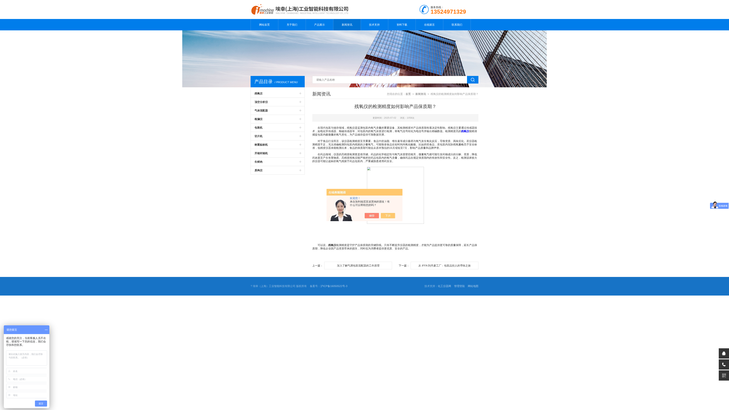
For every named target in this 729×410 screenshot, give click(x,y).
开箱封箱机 (261, 153)
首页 (408, 93)
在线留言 (429, 24)
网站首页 (264, 24)
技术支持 (374, 24)
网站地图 (473, 286)
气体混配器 (261, 110)
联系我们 (457, 24)
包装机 (259, 127)
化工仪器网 (444, 286)
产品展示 (319, 24)
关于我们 (292, 24)
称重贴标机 (261, 144)
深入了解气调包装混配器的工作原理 (358, 265)
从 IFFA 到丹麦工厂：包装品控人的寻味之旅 (444, 265)
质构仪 (259, 170)
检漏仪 (259, 119)
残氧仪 (259, 93)
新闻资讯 (347, 24)
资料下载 (402, 24)
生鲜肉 (259, 161)
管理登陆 (459, 286)
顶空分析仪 (261, 101)
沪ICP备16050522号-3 (333, 286)
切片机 (259, 136)
